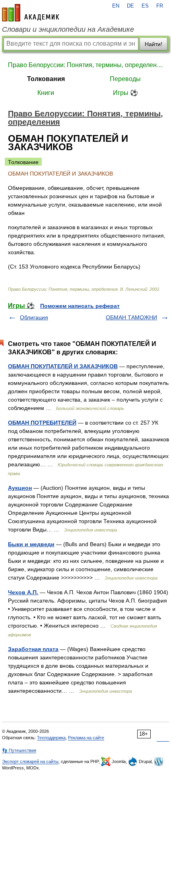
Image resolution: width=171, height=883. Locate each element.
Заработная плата (33, 649)
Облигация (34, 317)
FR (159, 6)
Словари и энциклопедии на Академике (68, 29)
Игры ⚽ (125, 92)
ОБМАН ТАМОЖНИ (131, 317)
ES (145, 6)
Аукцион (20, 488)
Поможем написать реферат (80, 306)
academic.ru (30, 12)
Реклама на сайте (86, 737)
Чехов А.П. (23, 592)
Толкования (46, 78)
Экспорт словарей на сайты (30, 761)
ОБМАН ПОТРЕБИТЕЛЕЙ (42, 422)
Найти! (153, 44)
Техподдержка (51, 737)
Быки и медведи (31, 544)
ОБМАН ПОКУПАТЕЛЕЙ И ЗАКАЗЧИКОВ (63, 366)
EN (115, 6)
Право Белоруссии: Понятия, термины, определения (85, 65)
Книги (45, 92)
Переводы (125, 78)
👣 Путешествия (19, 750)
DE (130, 6)
